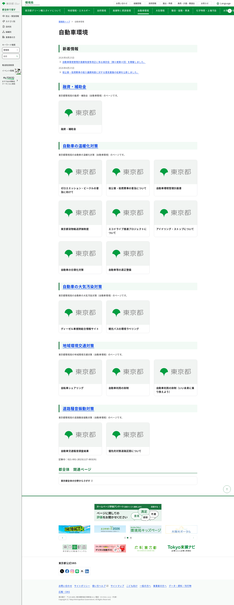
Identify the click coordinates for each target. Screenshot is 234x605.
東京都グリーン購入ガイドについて (43, 10)
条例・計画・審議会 (186, 3)
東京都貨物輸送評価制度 (75, 229)
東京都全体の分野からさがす (75, 480)
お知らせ (205, 3)
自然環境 (101, 10)
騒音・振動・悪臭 (180, 10)
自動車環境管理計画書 (169, 188)
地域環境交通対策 (78, 345)
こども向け (132, 585)
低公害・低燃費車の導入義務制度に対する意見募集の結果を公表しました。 (100, 72)
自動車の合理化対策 (72, 269)
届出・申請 (167, 3)
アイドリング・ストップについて (175, 229)
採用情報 (152, 3)
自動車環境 (143, 10)
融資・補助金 (74, 86)
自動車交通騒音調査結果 (75, 451)
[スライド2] (127, 538)
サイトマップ (117, 585)
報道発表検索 (8, 65)
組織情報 (137, 3)
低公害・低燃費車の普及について (128, 188)
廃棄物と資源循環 (122, 10)
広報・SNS (64, 591)
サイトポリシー (82, 585)
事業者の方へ (160, 585)
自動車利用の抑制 (119, 388)
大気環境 (160, 10)
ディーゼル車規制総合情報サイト (80, 328)
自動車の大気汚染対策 (82, 286)
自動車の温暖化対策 (80, 145)
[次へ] (193, 538)
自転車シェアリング (72, 388)
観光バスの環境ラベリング (124, 328)
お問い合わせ (121, 3)
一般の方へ (145, 585)
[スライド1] (125, 538)
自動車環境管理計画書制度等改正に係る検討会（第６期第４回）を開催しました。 (104, 62)
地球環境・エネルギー (79, 10)
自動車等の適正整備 (120, 269)
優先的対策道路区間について (125, 451)
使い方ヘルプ (99, 585)
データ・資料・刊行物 (180, 585)
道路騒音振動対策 (78, 408)
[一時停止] (130, 537)
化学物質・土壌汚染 (206, 10)
